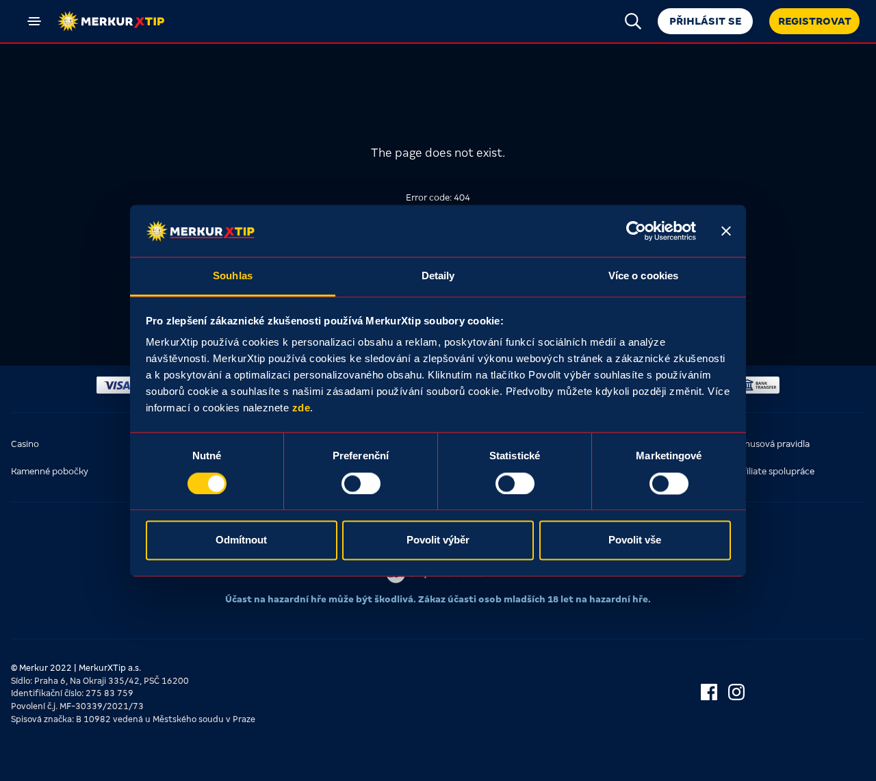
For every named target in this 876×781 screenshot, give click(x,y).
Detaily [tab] (438, 276)
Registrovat (814, 21)
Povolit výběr (438, 540)
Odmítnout (241, 540)
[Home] (110, 21)
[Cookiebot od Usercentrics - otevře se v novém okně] (636, 230)
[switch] (361, 483)
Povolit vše (634, 540)
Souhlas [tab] (233, 276)
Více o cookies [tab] (643, 276)
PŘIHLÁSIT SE (705, 21)
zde (301, 408)
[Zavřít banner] (726, 230)
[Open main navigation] (34, 21)
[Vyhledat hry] (633, 21)
